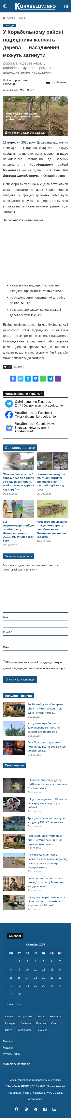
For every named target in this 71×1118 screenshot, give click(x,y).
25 (35, 985)
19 (43, 977)
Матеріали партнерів (16, 1063)
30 (19, 994)
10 (27, 969)
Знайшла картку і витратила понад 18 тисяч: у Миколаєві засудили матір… (46, 882)
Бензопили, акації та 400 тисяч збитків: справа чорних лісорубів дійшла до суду (51, 481)
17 (27, 977)
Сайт (6, 647)
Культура (10, 1023)
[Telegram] (50, 379)
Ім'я (6, 617)
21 (60, 977)
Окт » (19, 1004)
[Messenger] (35, 379)
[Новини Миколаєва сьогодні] (35, 6)
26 (43, 985)
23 (19, 985)
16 (19, 977)
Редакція (8, 1047)
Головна (10, 18)
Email (7, 632)
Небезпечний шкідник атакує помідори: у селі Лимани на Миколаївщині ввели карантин (52, 529)
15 (11, 977)
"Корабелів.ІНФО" (17, 1086)
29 (11, 994)
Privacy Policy (11, 1053)
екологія (18, 367)
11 (35, 969)
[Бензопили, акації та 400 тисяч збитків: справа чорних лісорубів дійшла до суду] (52, 461)
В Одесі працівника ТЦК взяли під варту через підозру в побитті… (47, 803)
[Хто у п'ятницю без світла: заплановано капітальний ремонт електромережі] (14, 728)
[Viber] (58, 379)
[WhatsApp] (43, 379)
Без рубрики (25, 1016)
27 (51, 985)
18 (35, 977)
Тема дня (42, 1030)
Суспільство (25, 1030)
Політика (26, 1023)
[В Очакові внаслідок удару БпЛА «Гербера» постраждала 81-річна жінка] (14, 785)
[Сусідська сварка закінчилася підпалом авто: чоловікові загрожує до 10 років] (14, 902)
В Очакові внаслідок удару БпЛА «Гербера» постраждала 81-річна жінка (47, 784)
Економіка (55, 1016)
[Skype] (28, 379)
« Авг (10, 1004)
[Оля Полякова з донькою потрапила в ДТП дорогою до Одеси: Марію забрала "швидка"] (14, 747)
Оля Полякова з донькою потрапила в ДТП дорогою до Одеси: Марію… (47, 746)
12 (43, 969)
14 (60, 969)
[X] (20, 379)
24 (27, 985)
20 (51, 977)
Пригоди (21, 18)
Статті (8, 1030)
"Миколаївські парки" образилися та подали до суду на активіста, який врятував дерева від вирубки (18, 481)
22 (11, 985)
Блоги (41, 1016)
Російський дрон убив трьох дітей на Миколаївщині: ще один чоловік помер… (45, 708)
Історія (9, 1016)
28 (60, 985)
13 (51, 969)
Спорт (54, 1023)
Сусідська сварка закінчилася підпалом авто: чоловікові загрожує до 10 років (46, 901)
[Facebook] (13, 379)
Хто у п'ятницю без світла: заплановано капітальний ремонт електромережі (44, 727)
